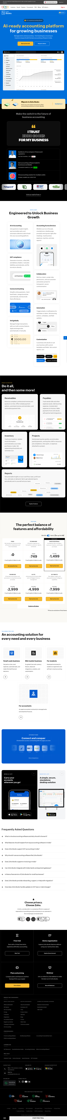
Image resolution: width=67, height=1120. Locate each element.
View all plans (17, 985)
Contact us (58, 104)
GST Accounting (7, 1009)
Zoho (5, 7)
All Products (45, 7)
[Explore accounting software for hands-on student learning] (49, 677)
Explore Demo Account (33, 70)
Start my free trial (25, 43)
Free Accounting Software (10, 1035)
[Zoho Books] (7, 13)
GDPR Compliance (38, 1111)
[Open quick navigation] (65, 338)
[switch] (48, 535)
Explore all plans (33, 606)
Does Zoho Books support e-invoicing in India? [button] (20, 862)
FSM (35, 7)
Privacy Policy (57, 1108)
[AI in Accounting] (20, 237)
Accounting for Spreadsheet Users (44, 1035)
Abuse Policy (48, 1111)
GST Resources (7, 1049)
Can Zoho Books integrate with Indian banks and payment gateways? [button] (28, 868)
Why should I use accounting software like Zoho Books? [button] (23, 855)
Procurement (30, 7)
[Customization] (47, 351)
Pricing (5, 1012)
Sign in (63, 7)
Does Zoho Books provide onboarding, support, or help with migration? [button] (29, 880)
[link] (39, 7)
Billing (39, 7)
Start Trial (17, 953)
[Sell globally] (20, 332)
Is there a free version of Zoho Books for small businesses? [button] (24, 874)
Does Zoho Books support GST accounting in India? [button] (22, 849)
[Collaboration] (47, 286)
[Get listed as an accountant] (21, 717)
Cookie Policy (29, 1111)
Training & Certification (9, 1024)
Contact (8, 1108)
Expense (23, 7)
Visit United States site (51, 2)
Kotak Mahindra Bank (42, 1007)
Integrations (6, 1017)
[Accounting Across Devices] (47, 245)
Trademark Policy (20, 1111)
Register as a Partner (8, 1021)
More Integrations (33, 758)
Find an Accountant (25, 1024)
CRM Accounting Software (10, 1038)
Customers (6, 1014)
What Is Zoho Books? (8, 1004)
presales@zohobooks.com (14, 1074)
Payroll (18, 7)
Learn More (11, 1084)
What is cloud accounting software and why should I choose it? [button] (26, 836)
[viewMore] (34, 774)
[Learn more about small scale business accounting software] (5, 677)
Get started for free (12, 566)
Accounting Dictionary (30, 1049)
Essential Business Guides (18, 1049)
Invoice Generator (17, 1058)
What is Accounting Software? (43, 1049)
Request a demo (42, 43)
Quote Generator (26, 1058)
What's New (23, 1021)
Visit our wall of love (33, 194)
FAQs (22, 1009)
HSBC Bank (39, 1009)
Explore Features (33, 503)
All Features (6, 1007)
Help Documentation (25, 1004)
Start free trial (38, 1118)
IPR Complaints (29, 1108)
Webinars (23, 1014)
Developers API (24, 1007)
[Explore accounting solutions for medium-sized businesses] (27, 677)
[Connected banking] (20, 300)
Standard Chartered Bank (43, 1004)
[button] (61, 12)
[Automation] (47, 319)
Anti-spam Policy (38, 1108)
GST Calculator (34, 1058)
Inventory (13, 7)
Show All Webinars (50, 985)
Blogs (22, 1017)
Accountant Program (8, 1019)
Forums (22, 1019)
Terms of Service (48, 1108)
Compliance (21, 1108)
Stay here (61, 2)
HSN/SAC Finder (7, 1058)
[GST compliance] (20, 268)
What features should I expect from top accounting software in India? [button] (28, 843)
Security (14, 1108)
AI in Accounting (7, 1026)
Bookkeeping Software (25, 1035)
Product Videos (24, 1012)
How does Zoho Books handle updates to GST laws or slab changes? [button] (28, 887)
